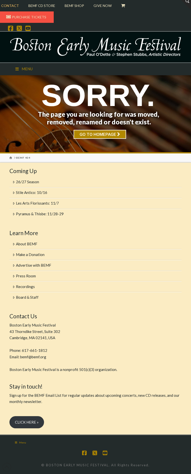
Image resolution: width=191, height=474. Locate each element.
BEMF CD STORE (41, 5)
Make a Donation (30, 254)
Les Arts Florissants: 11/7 (37, 203)
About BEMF (26, 244)
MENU (27, 69)
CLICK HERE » (27, 422)
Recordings (25, 286)
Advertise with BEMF (33, 265)
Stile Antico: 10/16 (31, 192)
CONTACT (10, 5)
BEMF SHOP (74, 5)
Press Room (26, 276)
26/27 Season (27, 182)
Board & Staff (27, 297)
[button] (186, 5)
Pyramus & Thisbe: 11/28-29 (40, 214)
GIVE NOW (103, 5)
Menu (22, 442)
